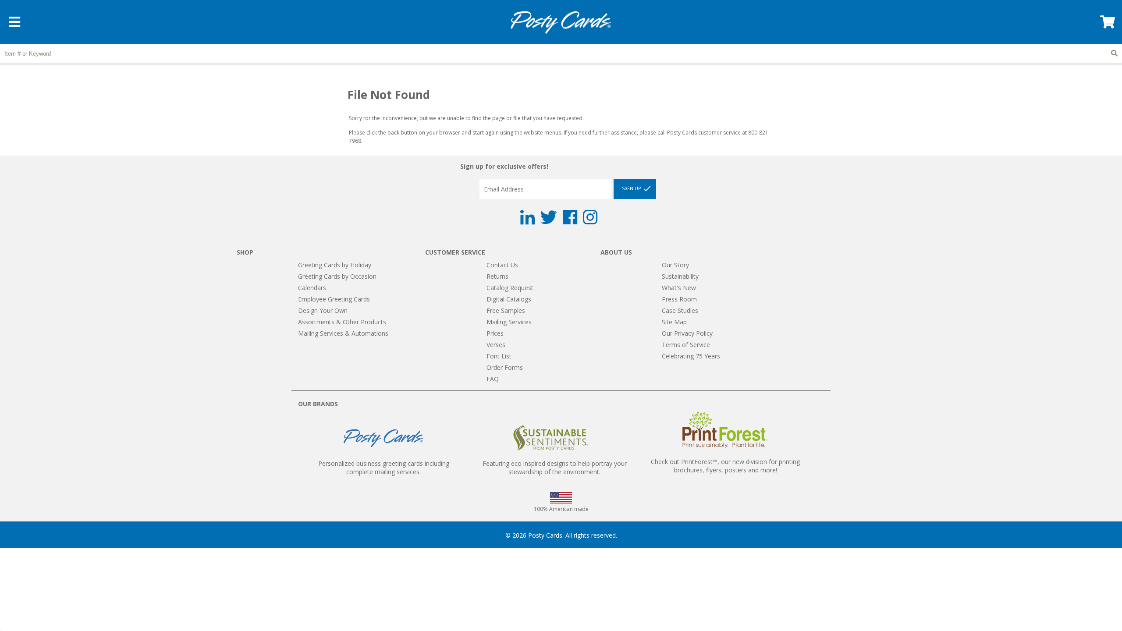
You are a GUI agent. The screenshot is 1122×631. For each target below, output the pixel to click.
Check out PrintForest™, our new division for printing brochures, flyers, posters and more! (725, 465)
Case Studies (680, 310)
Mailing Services (509, 322)
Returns (497, 276)
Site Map (674, 322)
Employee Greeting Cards (334, 299)
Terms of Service (686, 344)
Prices (495, 333)
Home (561, 22)
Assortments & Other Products (342, 322)
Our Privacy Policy (687, 333)
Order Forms (504, 367)
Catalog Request (509, 288)
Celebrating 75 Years (691, 356)
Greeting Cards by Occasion (337, 276)
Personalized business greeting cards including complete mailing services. (383, 467)
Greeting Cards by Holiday (334, 265)
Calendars (312, 288)
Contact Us (502, 265)
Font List (498, 356)
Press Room (679, 299)
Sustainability (680, 276)
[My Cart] (1106, 24)
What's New (679, 288)
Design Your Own (323, 310)
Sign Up (632, 188)
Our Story (675, 265)
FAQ (492, 379)
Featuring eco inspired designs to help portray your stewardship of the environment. (555, 467)
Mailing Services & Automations (343, 333)
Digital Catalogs (508, 299)
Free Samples (505, 310)
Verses (495, 344)
